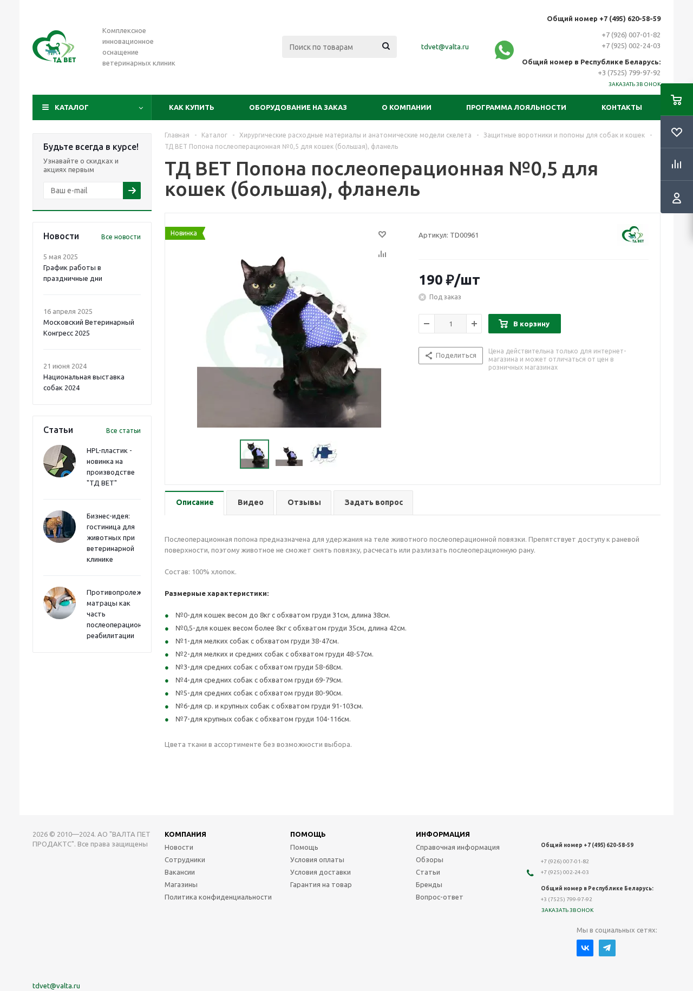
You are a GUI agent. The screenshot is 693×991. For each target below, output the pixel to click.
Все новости (121, 236)
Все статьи (123, 430)
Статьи (428, 872)
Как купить (191, 107)
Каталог (72, 107)
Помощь (304, 847)
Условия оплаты (317, 859)
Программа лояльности (516, 107)
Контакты (622, 107)
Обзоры (429, 859)
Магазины (181, 884)
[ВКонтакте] (585, 948)
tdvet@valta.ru (445, 46)
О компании (407, 107)
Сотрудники (185, 859)
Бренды (429, 884)
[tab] (194, 503)
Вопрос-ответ (439, 897)
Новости (179, 847)
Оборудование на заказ (298, 107)
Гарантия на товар (321, 884)
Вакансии (180, 872)
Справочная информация (458, 847)
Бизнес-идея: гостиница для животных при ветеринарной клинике (111, 537)
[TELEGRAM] (607, 948)
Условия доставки (320, 872)
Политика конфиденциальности (218, 897)
